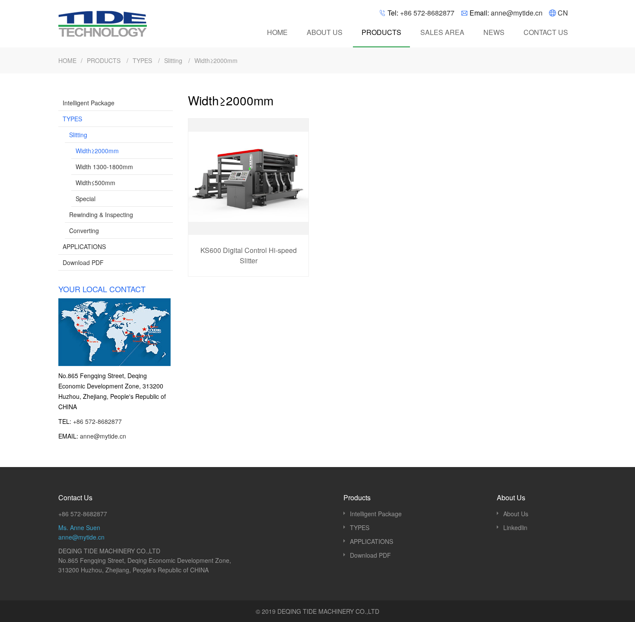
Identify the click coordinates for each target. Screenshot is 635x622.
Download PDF (83, 262)
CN (563, 13)
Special (85, 198)
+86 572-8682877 (427, 13)
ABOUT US (325, 32)
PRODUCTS (381, 32)
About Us (515, 513)
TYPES (143, 60)
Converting (84, 230)
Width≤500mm (95, 182)
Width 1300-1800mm (104, 166)
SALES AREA (442, 32)
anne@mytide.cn (517, 13)
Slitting (174, 60)
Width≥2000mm (216, 60)
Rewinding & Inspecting (101, 214)
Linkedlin (515, 527)
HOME (277, 32)
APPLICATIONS (84, 246)
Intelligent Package (88, 102)
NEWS (494, 32)
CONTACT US (546, 32)
